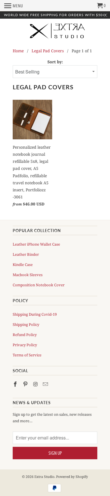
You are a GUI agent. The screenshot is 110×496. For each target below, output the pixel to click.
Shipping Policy (26, 324)
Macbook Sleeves (28, 274)
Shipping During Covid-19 (35, 314)
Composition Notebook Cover (39, 284)
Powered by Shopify (72, 476)
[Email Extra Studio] (46, 384)
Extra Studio (44, 476)
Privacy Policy (25, 344)
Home (18, 50)
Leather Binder (26, 254)
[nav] (13, 5)
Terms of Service (27, 355)
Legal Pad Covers (48, 50)
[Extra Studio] (55, 33)
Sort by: (55, 61)
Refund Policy (25, 334)
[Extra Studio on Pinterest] (26, 384)
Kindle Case (23, 264)
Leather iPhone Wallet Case (36, 244)
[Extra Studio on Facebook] (16, 384)
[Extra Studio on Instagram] (36, 384)
